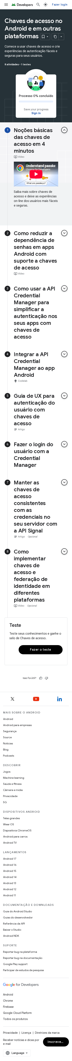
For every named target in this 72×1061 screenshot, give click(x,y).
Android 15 (9, 871)
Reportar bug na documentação (22, 958)
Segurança (10, 731)
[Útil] (41, 678)
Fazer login (59, 4)
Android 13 (9, 883)
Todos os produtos (15, 1019)
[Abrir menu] (6, 4)
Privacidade (10, 796)
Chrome (8, 1000)
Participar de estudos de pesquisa (23, 970)
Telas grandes (11, 818)
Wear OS (8, 824)
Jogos (6, 771)
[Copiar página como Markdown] (55, 36)
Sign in (36, 113)
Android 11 (9, 895)
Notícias (8, 743)
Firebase (8, 1007)
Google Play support (15, 964)
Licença (26, 1032)
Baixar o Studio (12, 929)
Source (7, 737)
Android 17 (9, 858)
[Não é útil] (46, 678)
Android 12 (9, 889)
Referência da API (14, 923)
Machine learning (13, 777)
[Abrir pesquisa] (38, 4)
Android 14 (10, 877)
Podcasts (8, 755)
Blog (5, 749)
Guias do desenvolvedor (18, 917)
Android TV (10, 842)
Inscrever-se (58, 1042)
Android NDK (11, 936)
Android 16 (10, 865)
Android (8, 719)
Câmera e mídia (13, 790)
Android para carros (15, 836)
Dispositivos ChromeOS (17, 830)
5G (5, 802)
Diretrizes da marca (47, 1032)
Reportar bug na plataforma (20, 952)
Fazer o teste (40, 650)
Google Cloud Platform (17, 1013)
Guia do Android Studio (17, 911)
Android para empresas (17, 725)
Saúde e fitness (12, 784)
